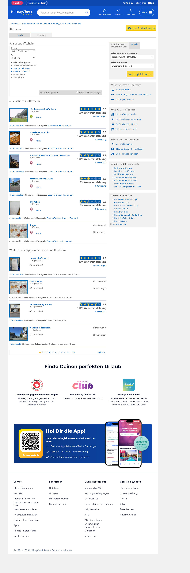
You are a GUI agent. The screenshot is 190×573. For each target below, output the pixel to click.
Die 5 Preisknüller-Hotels (126, 124)
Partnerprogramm (59, 498)
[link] (104, 12)
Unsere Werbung (129, 493)
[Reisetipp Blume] (18, 237)
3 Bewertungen (99, 116)
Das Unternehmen (129, 488)
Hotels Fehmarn (121, 208)
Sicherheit (90, 530)
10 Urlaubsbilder (16, 148)
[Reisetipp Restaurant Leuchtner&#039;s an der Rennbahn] (14, 167)
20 (73, 352)
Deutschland (33, 23)
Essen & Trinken (55, 148)
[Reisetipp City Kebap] (14, 214)
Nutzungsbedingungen (97, 493)
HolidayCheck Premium (26, 520)
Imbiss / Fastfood (70, 218)
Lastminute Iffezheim (123, 168)
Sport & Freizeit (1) (21, 68)
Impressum (90, 536)
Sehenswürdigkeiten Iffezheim (127, 186)
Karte (38, 117)
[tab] (119, 45)
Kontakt (126, 3)
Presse (123, 498)
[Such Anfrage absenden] (86, 12)
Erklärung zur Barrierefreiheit (93, 525)
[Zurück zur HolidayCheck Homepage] (21, 12)
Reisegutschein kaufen (25, 514)
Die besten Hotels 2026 (126, 129)
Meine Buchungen (23, 488)
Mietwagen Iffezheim (125, 99)
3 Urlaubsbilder (16, 320)
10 (68, 352)
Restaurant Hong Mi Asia (41, 178)
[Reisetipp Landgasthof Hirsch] (14, 270)
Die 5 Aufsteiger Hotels (126, 114)
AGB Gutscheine (93, 520)
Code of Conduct (58, 504)
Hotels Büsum (120, 221)
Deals (16, 3)
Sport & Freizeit (54, 125)
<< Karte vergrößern (49, 92)
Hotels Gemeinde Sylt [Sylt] (126, 199)
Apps (16, 525)
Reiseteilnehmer (119, 62)
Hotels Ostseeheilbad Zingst (126, 205)
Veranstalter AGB (94, 488)
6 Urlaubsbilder (16, 218)
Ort (12, 55)
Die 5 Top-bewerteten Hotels (128, 119)
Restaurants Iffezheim (124, 183)
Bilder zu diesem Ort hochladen (129, 149)
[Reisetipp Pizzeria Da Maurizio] (14, 144)
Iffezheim (65, 23)
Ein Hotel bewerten (124, 144)
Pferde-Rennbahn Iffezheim (43, 109)
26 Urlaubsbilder (16, 125)
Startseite (14, 23)
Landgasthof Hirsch (39, 258)
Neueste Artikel (128, 514)
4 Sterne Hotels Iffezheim (125, 180)
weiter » (101, 352)
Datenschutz (91, 498)
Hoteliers (53, 488)
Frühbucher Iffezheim (123, 174)
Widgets (53, 493)
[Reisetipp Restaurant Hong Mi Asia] (14, 191)
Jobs (122, 504)
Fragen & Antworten (24, 498)
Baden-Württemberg (50, 23)
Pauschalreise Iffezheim (124, 171)
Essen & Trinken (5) (21, 71)
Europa (23, 23)
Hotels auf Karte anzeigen (90, 92)
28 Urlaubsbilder (16, 274)
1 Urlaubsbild (15, 344)
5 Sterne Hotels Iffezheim (125, 177)
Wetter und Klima (123, 89)
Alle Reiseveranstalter (25, 530)
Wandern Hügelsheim (40, 327)
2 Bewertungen (99, 265)
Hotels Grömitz (121, 211)
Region (14, 48)
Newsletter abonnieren (25, 509)
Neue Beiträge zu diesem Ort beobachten (134, 94)
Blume (33, 225)
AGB (87, 514)
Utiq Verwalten (92, 509)
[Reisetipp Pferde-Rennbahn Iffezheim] (18, 121)
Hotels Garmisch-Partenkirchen (128, 215)
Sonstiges (67, 125)
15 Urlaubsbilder (16, 195)
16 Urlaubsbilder (16, 171)
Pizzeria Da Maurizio (39, 132)
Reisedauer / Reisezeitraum (124, 53)
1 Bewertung (100, 139)
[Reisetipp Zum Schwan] (18, 293)
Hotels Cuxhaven (121, 202)
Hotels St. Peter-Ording (124, 218)
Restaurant (68, 148)
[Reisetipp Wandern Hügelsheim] (18, 340)
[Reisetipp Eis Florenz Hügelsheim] (14, 316)
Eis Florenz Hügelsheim (41, 304)
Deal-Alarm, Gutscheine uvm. (26, 504)
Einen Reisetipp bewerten (143, 28)
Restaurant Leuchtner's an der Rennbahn (50, 155)
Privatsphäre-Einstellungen (99, 504)
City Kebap (35, 201)
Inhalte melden (21, 536)
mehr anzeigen (119, 224)
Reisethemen (127, 509)
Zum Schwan (36, 281)
